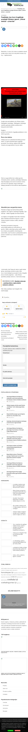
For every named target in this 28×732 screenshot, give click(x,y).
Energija (8, 570)
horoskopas (7, 572)
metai (23, 572)
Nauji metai (3, 574)
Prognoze (24, 574)
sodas (13, 577)
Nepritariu (19, 307)
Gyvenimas (3, 15)
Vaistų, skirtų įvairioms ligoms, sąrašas (18, 555)
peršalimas (14, 574)
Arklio (9, 568)
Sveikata (5, 702)
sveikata (12, 579)
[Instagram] (8, 46)
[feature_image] (6, 486)
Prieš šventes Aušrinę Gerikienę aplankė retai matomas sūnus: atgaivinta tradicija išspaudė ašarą (21, 335)
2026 (2, 568)
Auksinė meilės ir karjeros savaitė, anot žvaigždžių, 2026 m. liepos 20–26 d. (19, 513)
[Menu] (2, 4)
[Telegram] (11, 46)
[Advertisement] (14, 72)
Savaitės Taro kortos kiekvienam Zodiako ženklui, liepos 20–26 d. (19, 499)
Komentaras (6, 352)
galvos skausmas (13, 570)
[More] (22, 46)
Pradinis (5, 685)
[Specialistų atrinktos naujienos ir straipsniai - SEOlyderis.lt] (15, 4)
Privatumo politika (7, 691)
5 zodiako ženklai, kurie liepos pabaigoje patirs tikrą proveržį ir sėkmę (19, 486)
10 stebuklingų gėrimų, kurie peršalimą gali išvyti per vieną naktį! (19, 542)
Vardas (4, 365)
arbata (5, 568)
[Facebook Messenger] (5, 46)
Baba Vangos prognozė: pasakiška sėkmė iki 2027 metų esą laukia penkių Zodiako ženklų (19, 492)
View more (8, 728)
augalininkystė (14, 568)
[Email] (13, 46)
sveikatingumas (8, 583)
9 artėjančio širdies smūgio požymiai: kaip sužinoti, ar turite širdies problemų (20, 549)
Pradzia (19, 574)
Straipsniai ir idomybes (12, 721)
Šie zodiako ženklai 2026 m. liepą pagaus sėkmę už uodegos (19, 507)
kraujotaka (15, 572)
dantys (19, 568)
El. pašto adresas (7, 371)
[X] (19, 46)
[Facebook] (2, 46)
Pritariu (7, 307)
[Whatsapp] (16, 46)
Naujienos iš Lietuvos (7, 719)
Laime (20, 572)
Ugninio (19, 582)
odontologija (9, 574)
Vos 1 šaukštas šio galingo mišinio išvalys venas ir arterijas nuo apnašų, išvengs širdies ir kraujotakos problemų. (20, 527)
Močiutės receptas (17, 719)
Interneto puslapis (7, 378)
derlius (4, 570)
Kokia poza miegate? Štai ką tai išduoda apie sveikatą (19, 534)
